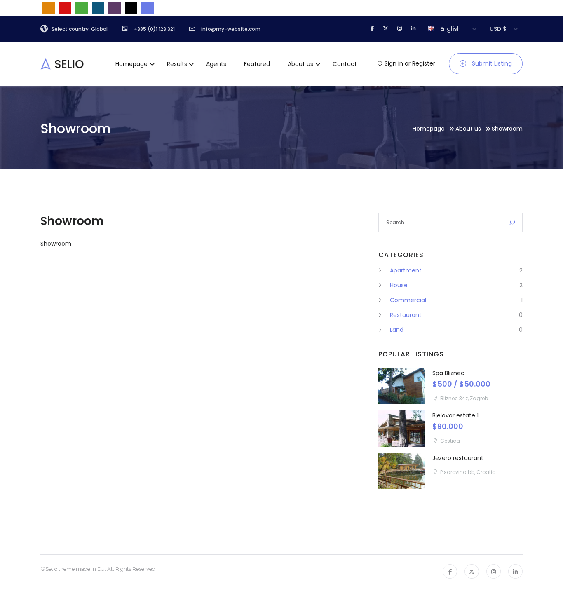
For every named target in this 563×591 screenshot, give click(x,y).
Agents (216, 64)
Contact (345, 64)
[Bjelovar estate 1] (401, 428)
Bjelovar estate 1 (455, 415)
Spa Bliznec (448, 373)
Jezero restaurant (457, 458)
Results (177, 64)
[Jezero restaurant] (401, 471)
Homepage (131, 64)
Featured (257, 64)
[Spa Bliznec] (401, 386)
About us (300, 64)
